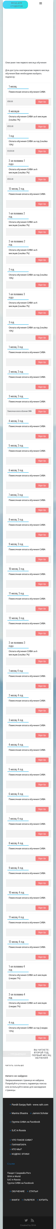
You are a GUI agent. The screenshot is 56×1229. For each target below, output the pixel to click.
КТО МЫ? (17, 1149)
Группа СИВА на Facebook (26, 1121)
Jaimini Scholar (40, 1113)
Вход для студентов (16, 4)
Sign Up (42, 101)
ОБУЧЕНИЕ (18, 1191)
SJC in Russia (13, 1179)
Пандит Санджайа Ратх (19, 1173)
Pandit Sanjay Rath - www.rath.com (30, 1104)
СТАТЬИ (33, 1191)
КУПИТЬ (43, 1199)
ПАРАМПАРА (19, 1144)
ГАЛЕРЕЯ (29, 1199)
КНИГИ (15, 1199)
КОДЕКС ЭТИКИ (20, 1154)
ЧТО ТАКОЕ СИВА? (22, 1139)
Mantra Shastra (20, 1113)
